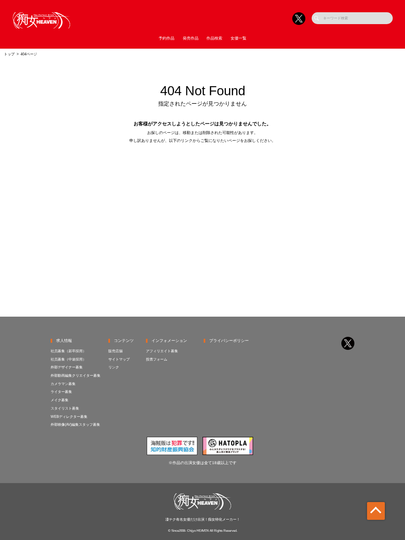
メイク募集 (59, 400)
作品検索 (214, 38)
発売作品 (191, 38)
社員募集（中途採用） (68, 359)
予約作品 (166, 38)
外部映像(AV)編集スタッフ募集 (75, 425)
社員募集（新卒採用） (68, 351)
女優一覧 (238, 38)
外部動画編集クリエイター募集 (75, 376)
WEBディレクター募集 (69, 417)
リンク (113, 367)
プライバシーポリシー (229, 340)
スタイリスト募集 (65, 408)
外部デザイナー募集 (67, 367)
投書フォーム (156, 359)
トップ (9, 54)
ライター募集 (61, 392)
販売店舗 (115, 351)
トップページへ (202, 160)
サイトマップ (119, 359)
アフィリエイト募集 (162, 351)
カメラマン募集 (63, 384)
